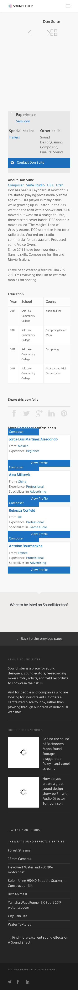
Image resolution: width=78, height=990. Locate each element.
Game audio (38, 527)
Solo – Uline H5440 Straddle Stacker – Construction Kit (36, 883)
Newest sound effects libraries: (38, 841)
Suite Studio (35, 185)
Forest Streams (19, 850)
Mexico (23, 446)
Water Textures (19, 924)
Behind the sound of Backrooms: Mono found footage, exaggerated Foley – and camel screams (56, 754)
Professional (35, 487)
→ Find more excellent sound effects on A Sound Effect (38, 940)
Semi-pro (23, 121)
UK (20, 517)
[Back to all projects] (53, 33)
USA (50, 185)
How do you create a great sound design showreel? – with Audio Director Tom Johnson (55, 791)
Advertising (38, 491)
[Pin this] (64, 414)
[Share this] (14, 414)
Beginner (32, 451)
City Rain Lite (17, 916)
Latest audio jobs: (25, 830)
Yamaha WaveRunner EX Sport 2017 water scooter (34, 905)
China (22, 482)
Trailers (14, 137)
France (22, 553)
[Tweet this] (26, 414)
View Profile (39, 463)
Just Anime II (17, 894)
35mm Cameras (19, 859)
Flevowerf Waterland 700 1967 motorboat (30, 870)
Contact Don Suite (30, 163)
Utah (59, 185)
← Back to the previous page (39, 639)
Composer (16, 185)
